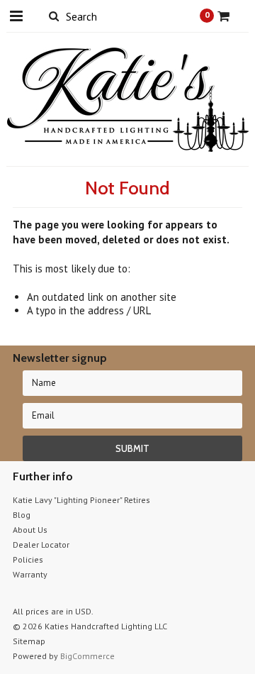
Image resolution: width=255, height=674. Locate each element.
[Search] (53, 15)
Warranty (30, 574)
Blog (21, 514)
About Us (30, 529)
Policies (28, 559)
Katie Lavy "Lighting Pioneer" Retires (81, 500)
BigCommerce (87, 656)
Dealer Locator (41, 544)
